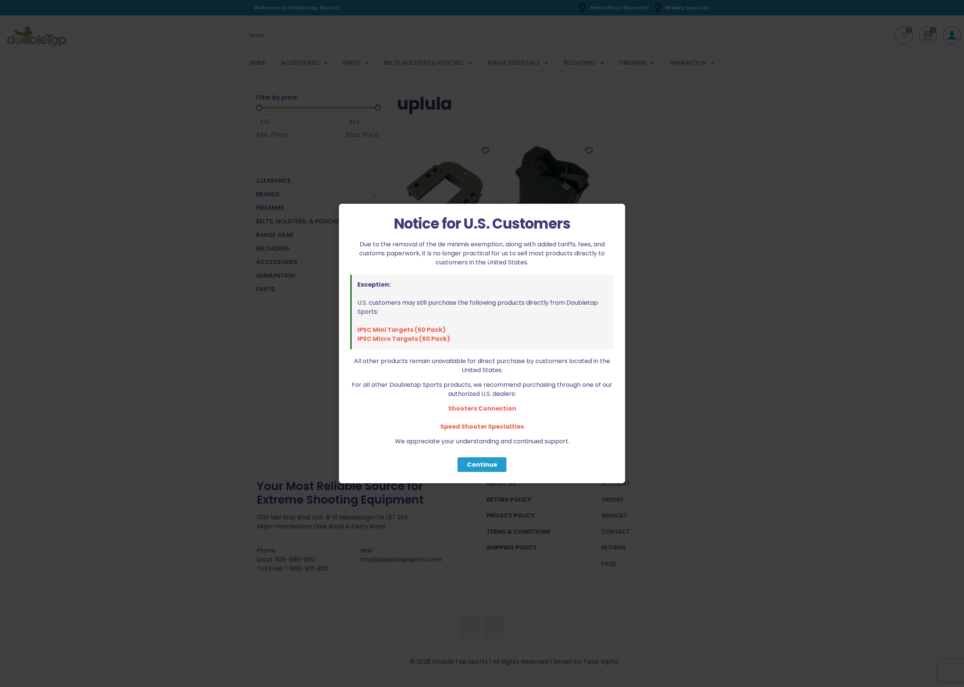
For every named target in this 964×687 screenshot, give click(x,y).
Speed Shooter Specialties (482, 426)
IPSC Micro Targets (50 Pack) (403, 338)
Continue (482, 464)
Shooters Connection (482, 408)
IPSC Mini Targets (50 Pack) (401, 329)
